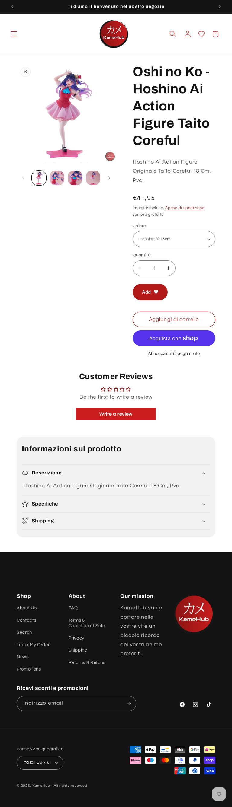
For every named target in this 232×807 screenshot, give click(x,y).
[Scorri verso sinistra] (23, 177)
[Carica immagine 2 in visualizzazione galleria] (57, 178)
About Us (27, 607)
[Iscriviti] (128, 703)
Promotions (29, 669)
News (23, 656)
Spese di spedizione (185, 208)
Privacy (77, 638)
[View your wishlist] (201, 34)
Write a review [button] (116, 414)
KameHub (41, 786)
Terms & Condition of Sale (87, 623)
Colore (139, 226)
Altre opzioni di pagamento (174, 354)
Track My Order (33, 644)
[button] (14, 34)
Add (146, 292)
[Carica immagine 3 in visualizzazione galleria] (75, 178)
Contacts (26, 620)
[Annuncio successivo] (219, 6)
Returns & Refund (87, 662)
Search (24, 632)
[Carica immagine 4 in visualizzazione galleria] (93, 178)
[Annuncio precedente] (12, 6)
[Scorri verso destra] (109, 177)
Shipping (78, 650)
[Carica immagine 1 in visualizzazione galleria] (39, 178)
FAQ (73, 607)
